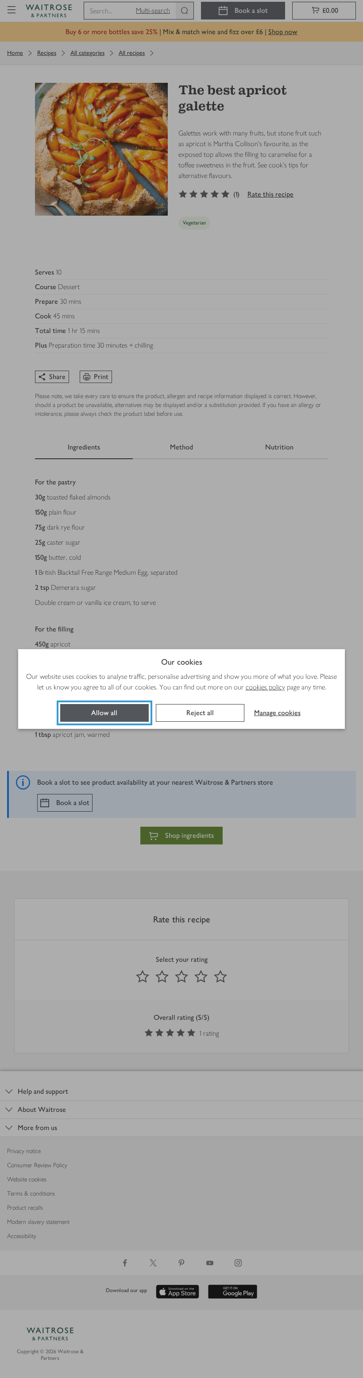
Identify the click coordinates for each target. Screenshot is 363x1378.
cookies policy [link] (265, 687)
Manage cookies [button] (277, 712)
